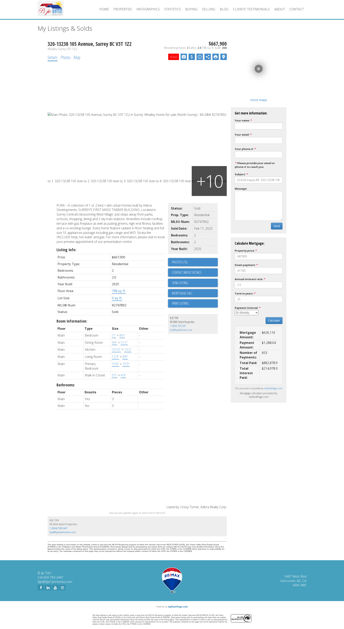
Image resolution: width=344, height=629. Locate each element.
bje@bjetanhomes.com (181, 330)
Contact (296, 9)
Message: (241, 188)
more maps (258, 100)
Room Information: (72, 321)
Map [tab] (77, 57)
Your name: (242, 120)
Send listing (180, 282)
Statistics (172, 9)
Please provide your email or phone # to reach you (255, 165)
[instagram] (62, 587)
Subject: (240, 174)
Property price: (245, 250)
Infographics (148, 9)
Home (104, 9)
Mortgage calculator (195, 293)
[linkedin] (48, 587)
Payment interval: (246, 308)
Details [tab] (53, 57)
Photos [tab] (65, 57)
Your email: (242, 134)
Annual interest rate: (249, 279)
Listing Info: (66, 249)
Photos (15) (180, 262)
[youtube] (55, 587)
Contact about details (186, 272)
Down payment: (245, 265)
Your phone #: (244, 149)
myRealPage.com (273, 388)
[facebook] (41, 587)
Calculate (274, 320)
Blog (224, 9)
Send (277, 226)
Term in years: (244, 293)
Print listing (180, 303)
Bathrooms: (66, 385)
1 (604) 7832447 (178, 326)
